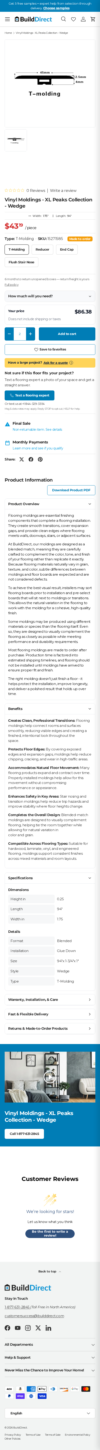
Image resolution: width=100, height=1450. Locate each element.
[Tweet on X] (21, 459)
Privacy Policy (13, 1434)
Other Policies (12, 1438)
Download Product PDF (71, 490)
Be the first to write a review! (50, 1233)
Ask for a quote (55, 363)
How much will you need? (30, 296)
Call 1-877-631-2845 (24, 1134)
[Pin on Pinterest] (40, 459)
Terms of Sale (52, 1434)
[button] (93, 19)
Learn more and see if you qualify (38, 448)
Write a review (63, 191)
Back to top (47, 1271)
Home (8, 33)
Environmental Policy (77, 1434)
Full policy (11, 284)
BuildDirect (20, 1427)
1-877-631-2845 (17, 1307)
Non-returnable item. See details (37, 429)
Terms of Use (33, 1434)
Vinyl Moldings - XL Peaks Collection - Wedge (42, 33)
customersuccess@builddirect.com (34, 1316)
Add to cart (67, 334)
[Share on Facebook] (31, 459)
